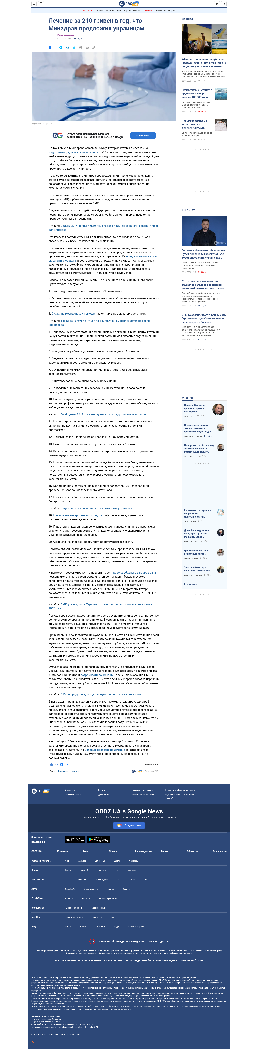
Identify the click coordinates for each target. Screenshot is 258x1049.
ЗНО (133, 880)
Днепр (117, 861)
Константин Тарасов (193, 436)
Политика (62, 851)
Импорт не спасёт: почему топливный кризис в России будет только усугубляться (199, 449)
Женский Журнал (136, 927)
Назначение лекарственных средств (77, 515)
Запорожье (100, 861)
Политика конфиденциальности (180, 790)
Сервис (126, 889)
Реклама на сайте (73, 795)
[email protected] (66, 1027)
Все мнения (190, 584)
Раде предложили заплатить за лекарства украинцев (96, 508)
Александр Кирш (191, 542)
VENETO (148, 10)
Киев (67, 861)
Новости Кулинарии (108, 898)
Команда (102, 790)
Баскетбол (85, 870)
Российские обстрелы (165, 10)
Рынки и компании (65, 35)
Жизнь (113, 851)
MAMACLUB (97, 917)
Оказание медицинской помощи (73, 313)
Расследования (144, 851)
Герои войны (88, 10)
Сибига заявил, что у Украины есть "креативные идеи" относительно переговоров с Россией (204, 318)
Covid (113, 917)
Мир (85, 851)
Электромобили (91, 889)
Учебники (81, 880)
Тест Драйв (70, 889)
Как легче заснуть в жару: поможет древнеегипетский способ (194, 124)
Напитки (86, 898)
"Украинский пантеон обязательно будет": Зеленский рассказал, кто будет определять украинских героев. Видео (203, 254)
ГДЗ (66, 880)
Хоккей (102, 870)
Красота (101, 927)
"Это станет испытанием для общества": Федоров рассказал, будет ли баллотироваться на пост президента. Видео (203, 285)
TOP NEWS (189, 210)
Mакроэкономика (100, 908)
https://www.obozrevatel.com (130, 977)
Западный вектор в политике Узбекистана (197, 569)
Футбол (68, 870)
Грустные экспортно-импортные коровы (196, 552)
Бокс (117, 870)
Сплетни (84, 927)
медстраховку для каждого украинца (73, 152)
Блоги (164, 851)
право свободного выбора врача (134, 572)
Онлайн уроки (102, 880)
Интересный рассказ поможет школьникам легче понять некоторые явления (196, 105)
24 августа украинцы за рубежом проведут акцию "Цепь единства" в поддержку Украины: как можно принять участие (204, 62)
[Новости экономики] (137, 772)
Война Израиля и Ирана (128, 10)
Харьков (82, 861)
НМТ (146, 880)
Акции (111, 889)
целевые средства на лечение (105, 749)
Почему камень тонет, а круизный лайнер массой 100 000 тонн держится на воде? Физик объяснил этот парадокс (197, 93)
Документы (103, 795)
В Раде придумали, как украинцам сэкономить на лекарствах (102, 694)
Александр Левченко (193, 575)
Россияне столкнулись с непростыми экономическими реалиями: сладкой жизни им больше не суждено (199, 513)
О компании (70, 790)
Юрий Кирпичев (191, 558)
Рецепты (69, 898)
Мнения (187, 398)
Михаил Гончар (190, 456)
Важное (187, 19)
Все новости (220, 851)
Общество (192, 851)
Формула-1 (133, 870)
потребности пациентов (97, 675)
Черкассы (133, 861)
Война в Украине (105, 10)
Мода (116, 927)
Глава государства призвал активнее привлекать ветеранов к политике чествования (200, 265)
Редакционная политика (68, 771)
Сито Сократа (190, 521)
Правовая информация (142, 790)
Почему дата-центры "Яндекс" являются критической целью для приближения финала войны (197, 428)
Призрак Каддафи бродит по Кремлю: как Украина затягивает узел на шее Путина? (195, 408)
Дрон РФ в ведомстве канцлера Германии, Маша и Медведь (196, 533)
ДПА (120, 880)
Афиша (68, 927)
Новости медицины (74, 917)
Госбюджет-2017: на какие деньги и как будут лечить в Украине (103, 414)
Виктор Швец (189, 416)
